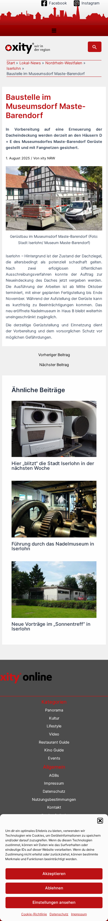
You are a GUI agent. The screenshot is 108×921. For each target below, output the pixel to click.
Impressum (79, 914)
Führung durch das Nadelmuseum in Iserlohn (53, 546)
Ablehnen (54, 887)
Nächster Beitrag (54, 365)
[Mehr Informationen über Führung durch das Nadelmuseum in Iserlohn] (54, 509)
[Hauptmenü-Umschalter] (54, 30)
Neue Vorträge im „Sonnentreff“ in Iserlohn (51, 626)
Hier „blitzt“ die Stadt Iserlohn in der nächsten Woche (53, 465)
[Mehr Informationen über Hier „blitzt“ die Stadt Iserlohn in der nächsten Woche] (54, 428)
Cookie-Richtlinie (34, 914)
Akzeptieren (54, 873)
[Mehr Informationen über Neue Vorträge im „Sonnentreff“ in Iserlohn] (54, 589)
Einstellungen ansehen (54, 902)
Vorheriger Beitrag (54, 355)
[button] (100, 820)
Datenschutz (59, 914)
